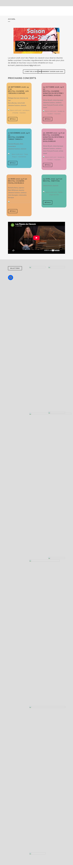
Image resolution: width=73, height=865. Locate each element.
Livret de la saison (32, 71)
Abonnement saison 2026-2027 (51, 71)
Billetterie (15, 268)
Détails (13, 119)
